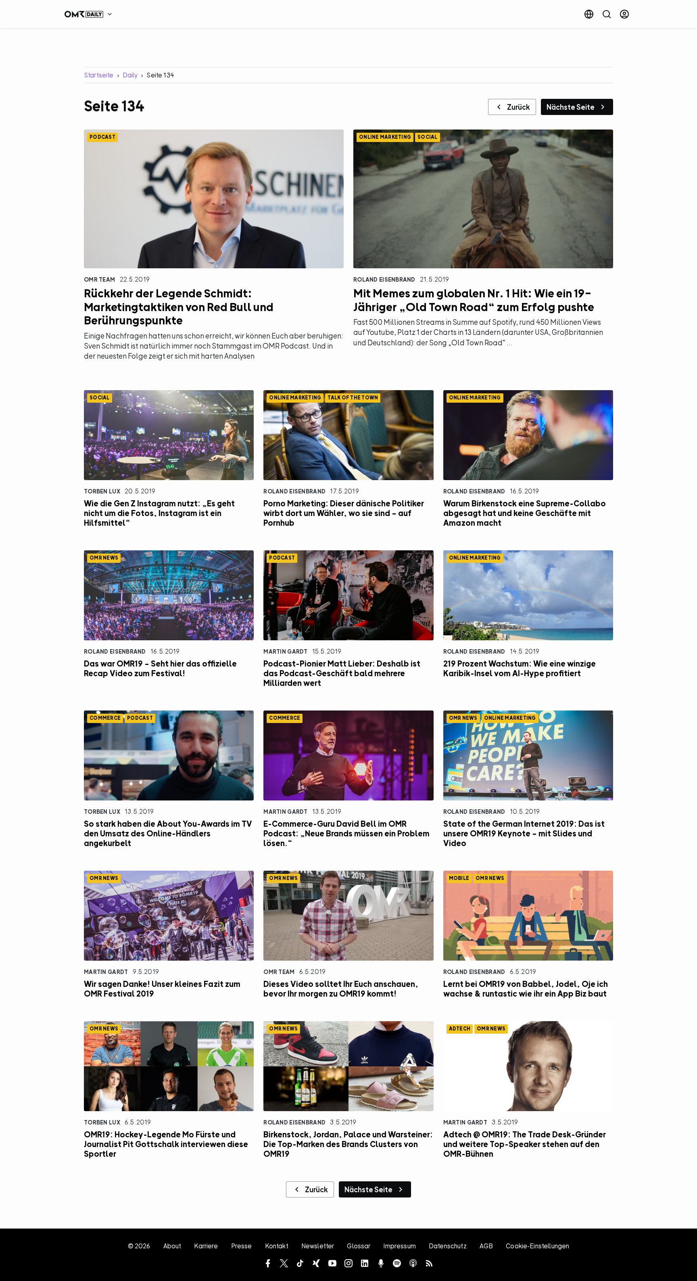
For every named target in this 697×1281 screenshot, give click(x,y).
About (172, 1245)
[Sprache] (589, 14)
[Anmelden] (624, 14)
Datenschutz (448, 1245)
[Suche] (607, 14)
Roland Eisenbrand (384, 279)
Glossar (358, 1245)
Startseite (99, 75)
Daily (130, 75)
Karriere (206, 1245)
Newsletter (317, 1245)
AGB (486, 1245)
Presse (241, 1245)
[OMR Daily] (90, 14)
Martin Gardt (285, 651)
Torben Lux (102, 491)
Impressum (399, 1245)
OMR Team (99, 279)
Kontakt (276, 1245)
